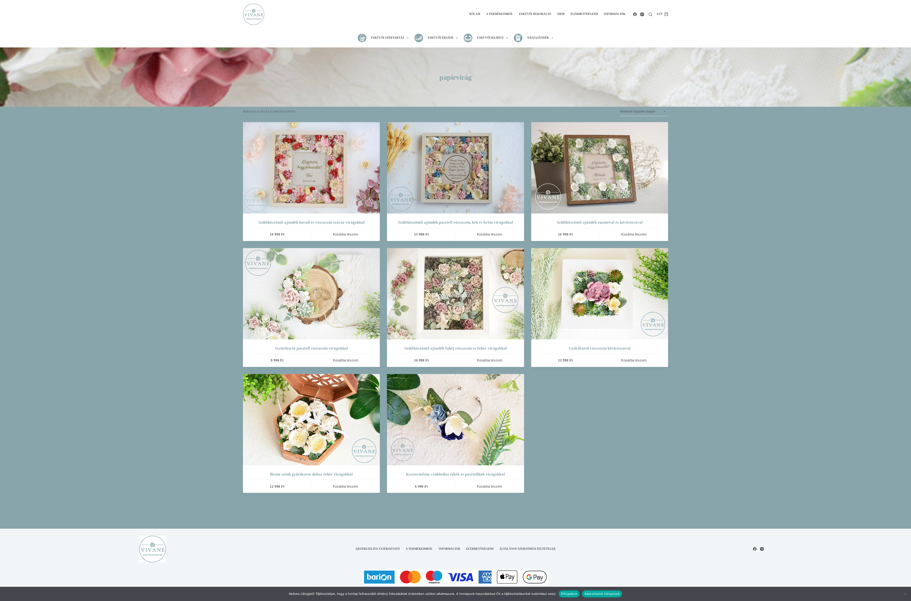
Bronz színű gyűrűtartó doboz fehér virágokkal (311, 474)
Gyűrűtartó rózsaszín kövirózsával (599, 348)
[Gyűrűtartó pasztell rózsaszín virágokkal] (311, 293)
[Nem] (905, 594)
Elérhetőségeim (584, 14)
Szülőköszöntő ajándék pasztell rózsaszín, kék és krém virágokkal (455, 222)
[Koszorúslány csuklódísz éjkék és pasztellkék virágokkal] (455, 419)
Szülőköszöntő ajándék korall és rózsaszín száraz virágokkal (311, 222)
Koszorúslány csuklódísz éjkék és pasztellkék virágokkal (455, 474)
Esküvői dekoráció (535, 14)
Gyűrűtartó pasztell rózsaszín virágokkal (311, 348)
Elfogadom (569, 594)
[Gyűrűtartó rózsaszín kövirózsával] (599, 293)
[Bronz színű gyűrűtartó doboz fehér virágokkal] (311, 419)
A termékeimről (499, 14)
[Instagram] (642, 14)
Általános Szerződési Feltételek (527, 548)
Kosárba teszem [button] (345, 234)
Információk (614, 14)
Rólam (474, 14)
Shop (561, 14)
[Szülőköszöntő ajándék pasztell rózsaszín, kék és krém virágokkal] (455, 167)
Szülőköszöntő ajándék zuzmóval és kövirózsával (600, 222)
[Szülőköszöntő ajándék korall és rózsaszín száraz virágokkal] (311, 167)
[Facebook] (635, 14)
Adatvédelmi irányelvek (602, 594)
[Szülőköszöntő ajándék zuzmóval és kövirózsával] (599, 167)
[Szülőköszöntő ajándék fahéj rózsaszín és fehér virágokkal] (455, 293)
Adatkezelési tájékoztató (377, 548)
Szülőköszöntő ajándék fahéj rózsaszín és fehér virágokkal (455, 348)
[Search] (650, 14)
